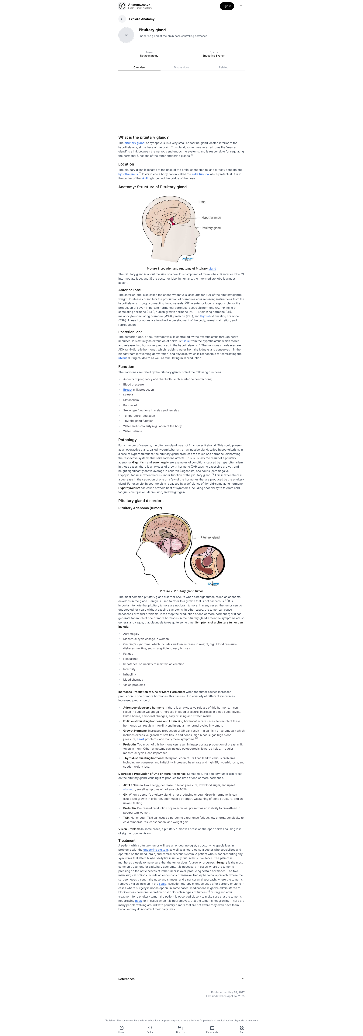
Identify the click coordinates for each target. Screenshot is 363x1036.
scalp (162, 883)
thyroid (205, 316)
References (126, 979)
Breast (127, 389)
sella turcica (200, 174)
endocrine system (155, 849)
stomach (129, 789)
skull (144, 178)
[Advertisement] (181, 104)
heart (140, 739)
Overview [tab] (139, 67)
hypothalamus (128, 174)
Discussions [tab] (181, 67)
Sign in (227, 6)
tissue (186, 341)
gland (212, 268)
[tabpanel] (181, 535)
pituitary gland (134, 143)
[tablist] (181, 67)
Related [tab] (223, 67)
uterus (122, 358)
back (138, 900)
